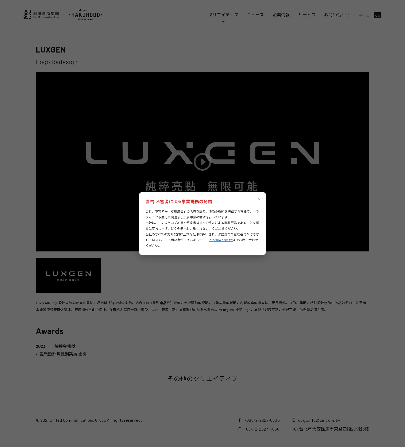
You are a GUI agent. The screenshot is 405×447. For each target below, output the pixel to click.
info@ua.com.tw (221, 240)
